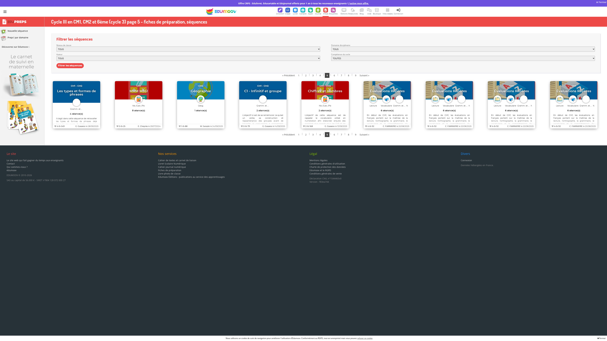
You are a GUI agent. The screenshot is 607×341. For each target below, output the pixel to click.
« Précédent (288, 75)
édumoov (11, 170)
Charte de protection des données (328, 166)
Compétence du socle (340, 54)
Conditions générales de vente (326, 173)
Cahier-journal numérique (172, 166)
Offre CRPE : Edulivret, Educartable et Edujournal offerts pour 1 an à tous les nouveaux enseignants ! (303, 3)
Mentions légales (319, 160)
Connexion (466, 160)
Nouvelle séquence (18, 30)
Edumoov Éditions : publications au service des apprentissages (191, 176)
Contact (11, 163)
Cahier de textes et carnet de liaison (177, 160)
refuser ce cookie (364, 338)
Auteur (59, 54)
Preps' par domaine (18, 37)
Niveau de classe (63, 45)
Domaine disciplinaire (340, 45)
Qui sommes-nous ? (17, 166)
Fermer (602, 2)
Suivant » (364, 75)
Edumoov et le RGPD (320, 170)
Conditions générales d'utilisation (327, 163)
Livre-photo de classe (169, 173)
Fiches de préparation (169, 170)
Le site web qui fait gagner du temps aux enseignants (35, 160)
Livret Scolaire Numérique (172, 163)
